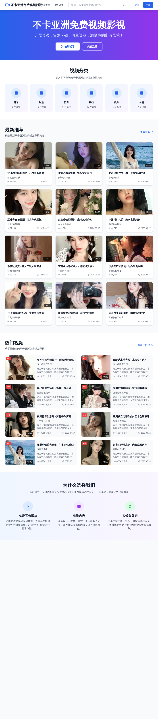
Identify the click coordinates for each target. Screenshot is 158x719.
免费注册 (92, 46)
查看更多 (145, 132)
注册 (148, 5)
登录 (137, 5)
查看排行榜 (144, 345)
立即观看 (70, 46)
